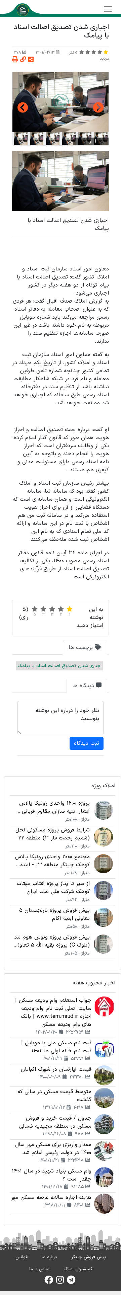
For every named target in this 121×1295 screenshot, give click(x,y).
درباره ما (49, 1257)
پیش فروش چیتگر (88, 1257)
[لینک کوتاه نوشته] (23, 60)
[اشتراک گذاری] (31, 60)
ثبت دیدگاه (86, 743)
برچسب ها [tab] (82, 648)
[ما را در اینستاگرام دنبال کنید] (60, 1282)
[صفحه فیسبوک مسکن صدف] (48, 1282)
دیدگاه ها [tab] (84, 686)
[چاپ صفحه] (15, 60)
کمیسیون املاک (78, 1269)
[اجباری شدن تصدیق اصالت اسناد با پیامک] (60, 102)
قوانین (21, 1257)
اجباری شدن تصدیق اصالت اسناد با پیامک (59, 665)
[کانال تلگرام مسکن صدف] (71, 1282)
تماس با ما (39, 1269)
